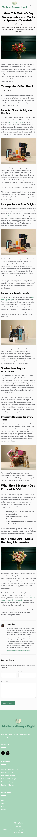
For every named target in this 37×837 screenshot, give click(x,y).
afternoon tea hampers (15, 216)
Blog (2, 806)
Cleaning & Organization (9, 769)
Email (20, 672)
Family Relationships (8, 775)
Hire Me (3, 810)
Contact (18, 826)
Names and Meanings (8, 779)
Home (3, 800)
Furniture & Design (7, 785)
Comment (4, 682)
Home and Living (7, 782)
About (3, 803)
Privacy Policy (18, 823)
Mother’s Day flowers (16, 122)
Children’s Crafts (7, 772)
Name (3, 672)
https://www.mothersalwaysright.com (18, 650)
